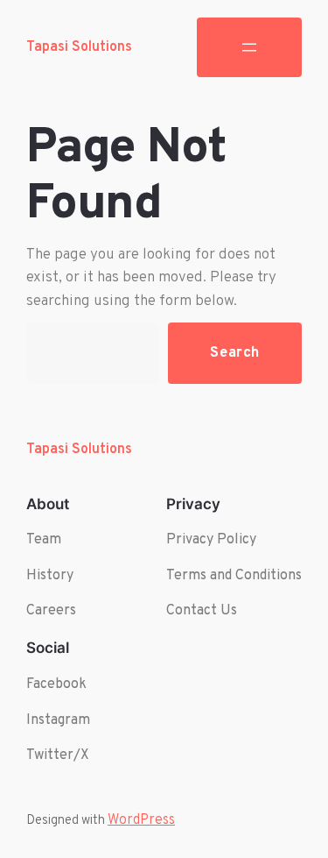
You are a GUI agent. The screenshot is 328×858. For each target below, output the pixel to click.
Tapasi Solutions (79, 47)
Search (235, 353)
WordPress (141, 820)
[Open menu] (249, 47)
